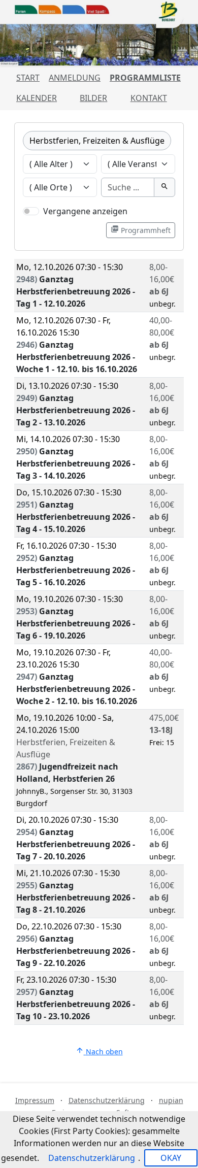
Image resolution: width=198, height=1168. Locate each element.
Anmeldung (75, 77)
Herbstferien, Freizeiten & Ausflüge (96, 140)
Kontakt (148, 98)
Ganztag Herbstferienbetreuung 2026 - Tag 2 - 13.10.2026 (75, 410)
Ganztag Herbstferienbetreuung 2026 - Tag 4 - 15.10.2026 (75, 517)
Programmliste (145, 77)
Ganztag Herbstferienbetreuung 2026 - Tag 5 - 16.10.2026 (75, 570)
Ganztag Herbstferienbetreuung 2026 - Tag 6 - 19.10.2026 (75, 623)
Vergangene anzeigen (85, 211)
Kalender (36, 98)
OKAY (170, 1157)
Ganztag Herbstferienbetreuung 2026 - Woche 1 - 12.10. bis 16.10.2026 (76, 357)
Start (28, 77)
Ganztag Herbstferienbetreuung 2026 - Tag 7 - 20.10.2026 (75, 844)
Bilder (93, 98)
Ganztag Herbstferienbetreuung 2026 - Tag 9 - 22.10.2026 (75, 951)
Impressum (34, 1100)
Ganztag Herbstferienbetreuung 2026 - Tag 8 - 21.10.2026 (75, 897)
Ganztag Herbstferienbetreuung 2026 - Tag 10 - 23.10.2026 (75, 1004)
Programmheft (141, 230)
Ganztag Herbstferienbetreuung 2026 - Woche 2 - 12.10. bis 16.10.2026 (76, 689)
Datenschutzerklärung (107, 1100)
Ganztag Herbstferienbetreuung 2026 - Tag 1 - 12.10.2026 (75, 291)
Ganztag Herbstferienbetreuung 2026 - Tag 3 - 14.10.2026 (75, 463)
